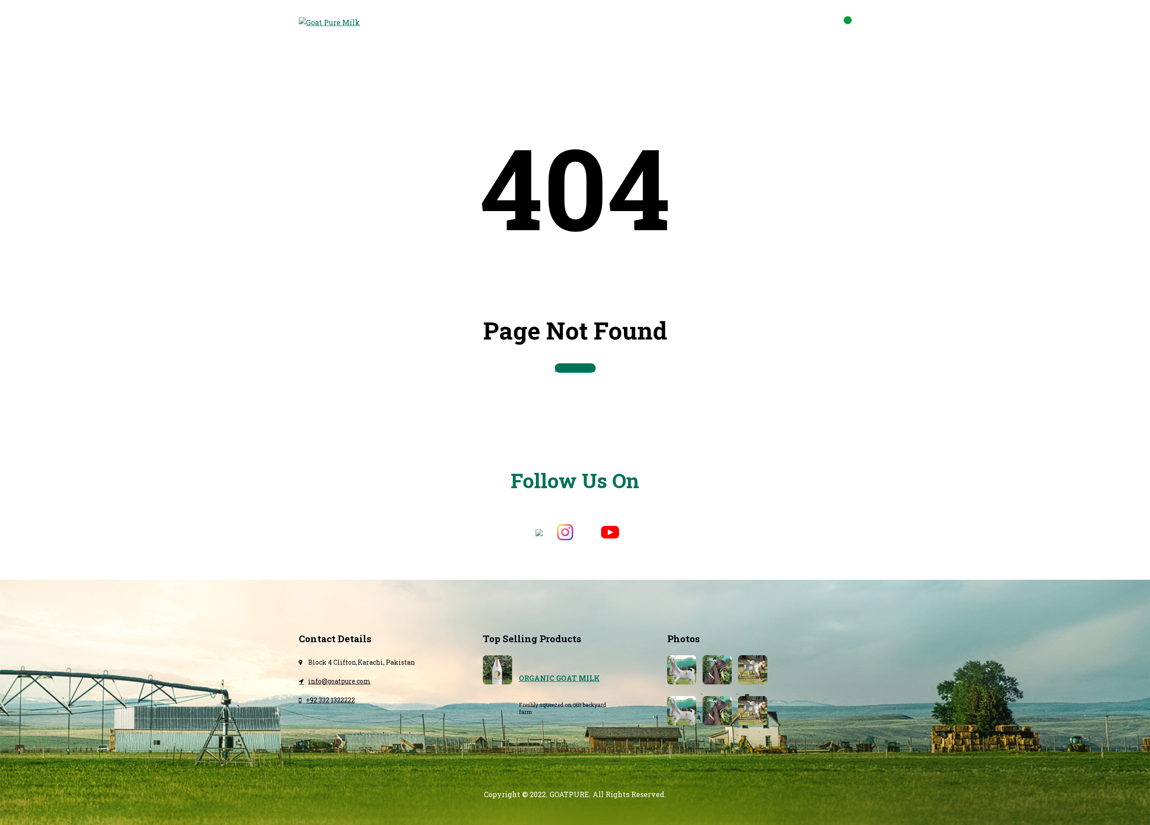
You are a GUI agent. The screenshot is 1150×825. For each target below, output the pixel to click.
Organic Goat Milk (559, 678)
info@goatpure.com (806, 22)
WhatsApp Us (726, 22)
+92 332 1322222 (330, 700)
